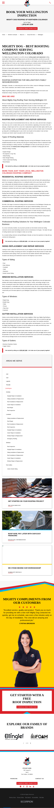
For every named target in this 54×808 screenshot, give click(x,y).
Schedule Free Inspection (27, 28)
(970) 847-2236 (27, 24)
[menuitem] (27, 374)
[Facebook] (24, 786)
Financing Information (17, 539)
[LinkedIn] (30, 786)
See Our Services (14, 505)
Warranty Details (15, 572)
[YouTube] (33, 786)
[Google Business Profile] (20, 786)
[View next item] (30, 743)
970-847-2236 (27, 768)
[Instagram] (27, 786)
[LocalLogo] (27, 3)
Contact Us (39, 778)
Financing (13, 778)
